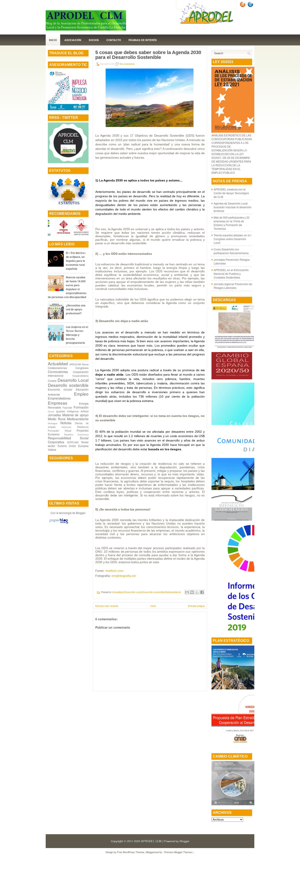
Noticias (65, 422)
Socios (94, 40)
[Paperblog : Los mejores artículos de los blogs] (59, 523)
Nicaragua (52, 423)
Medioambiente (78, 418)
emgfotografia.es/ (124, 575)
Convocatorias (58, 371)
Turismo (62, 446)
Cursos (52, 380)
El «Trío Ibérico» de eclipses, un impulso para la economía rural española (76, 261)
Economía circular (60, 389)
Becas (85, 364)
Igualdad (60, 411)
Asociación (72, 40)
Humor (51, 411)
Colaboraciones (57, 368)
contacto (113, 40)
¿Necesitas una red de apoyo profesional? (75, 309)
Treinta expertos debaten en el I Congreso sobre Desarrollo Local (232, 238)
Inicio (53, 40)
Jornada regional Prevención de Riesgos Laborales (233, 285)
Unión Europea (79, 446)
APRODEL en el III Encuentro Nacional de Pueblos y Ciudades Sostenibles (231, 273)
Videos (52, 449)
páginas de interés (142, 40)
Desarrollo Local (73, 380)
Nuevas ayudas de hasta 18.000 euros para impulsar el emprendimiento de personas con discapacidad (67, 287)
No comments (127, 64)
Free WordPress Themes (130, 852)
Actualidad (58, 363)
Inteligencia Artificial (78, 411)
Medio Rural (56, 418)
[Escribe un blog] (192, 592)
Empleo (81, 394)
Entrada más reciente (106, 606)
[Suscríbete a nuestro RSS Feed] (243, 6)
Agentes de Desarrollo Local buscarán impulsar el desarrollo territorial (232, 207)
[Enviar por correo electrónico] (187, 592)
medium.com (114, 570)
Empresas (57, 403)
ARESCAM (75, 364)
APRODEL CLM (151, 841)
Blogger (80, 513)
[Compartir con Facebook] (202, 592)
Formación (81, 407)
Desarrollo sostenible (68, 385)
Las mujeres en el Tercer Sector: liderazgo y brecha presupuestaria (77, 335)
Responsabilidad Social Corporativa (68, 440)
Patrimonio (66, 427)
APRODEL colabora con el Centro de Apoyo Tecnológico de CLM (231, 193)
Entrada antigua (196, 606)
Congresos (82, 368)
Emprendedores (59, 398)
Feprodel (67, 407)
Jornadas (54, 414)
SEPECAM (72, 442)
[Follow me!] (250, 6)
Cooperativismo (80, 375)
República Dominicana (76, 434)
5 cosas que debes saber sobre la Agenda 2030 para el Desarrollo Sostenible (148, 55)
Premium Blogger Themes (178, 852)
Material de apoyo (75, 414)
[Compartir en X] (197, 592)
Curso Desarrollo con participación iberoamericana (231, 251)
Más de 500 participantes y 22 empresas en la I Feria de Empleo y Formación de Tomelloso (231, 222)
